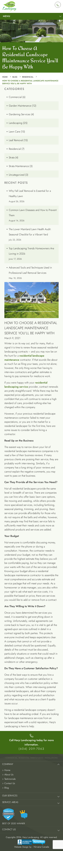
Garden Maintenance (20, 106)
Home (5, 77)
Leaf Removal (16, 140)
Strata (12, 157)
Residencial (27, 77)
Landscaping (15, 123)
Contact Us (9, 783)
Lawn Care (14, 131)
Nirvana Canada (41, 847)
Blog (14, 77)
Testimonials (10, 779)
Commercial (15, 97)
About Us (8, 774)
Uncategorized (16, 175)
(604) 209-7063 (31, 749)
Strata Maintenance (19, 166)
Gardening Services (19, 114)
